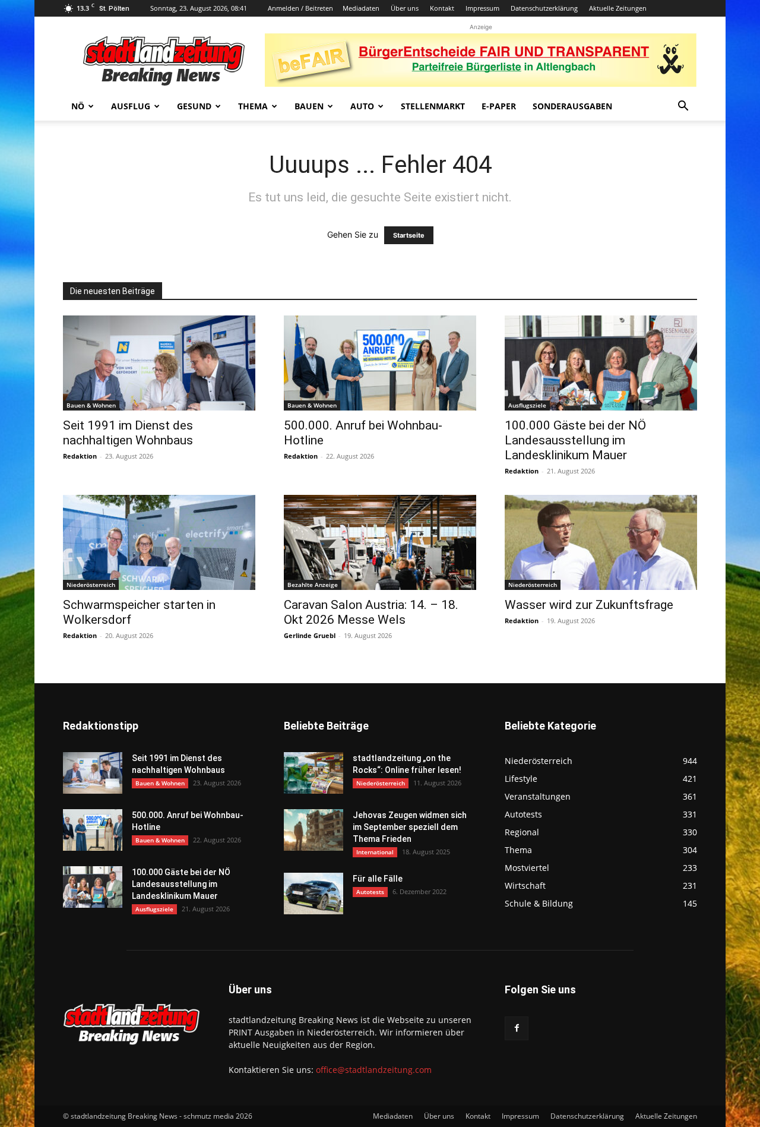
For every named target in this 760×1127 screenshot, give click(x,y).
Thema (253, 106)
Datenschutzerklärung (544, 8)
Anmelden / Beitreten (300, 8)
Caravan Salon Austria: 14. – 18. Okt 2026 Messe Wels (371, 612)
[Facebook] (516, 1028)
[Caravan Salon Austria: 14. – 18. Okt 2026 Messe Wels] (380, 542)
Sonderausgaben (572, 106)
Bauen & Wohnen (91, 405)
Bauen (309, 106)
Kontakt (442, 8)
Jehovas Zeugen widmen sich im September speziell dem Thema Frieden (410, 827)
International (375, 852)
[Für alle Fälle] (313, 893)
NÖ (77, 106)
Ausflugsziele (527, 405)
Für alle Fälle (378, 878)
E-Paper (499, 106)
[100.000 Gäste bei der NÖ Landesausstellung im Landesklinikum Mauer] (601, 363)
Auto (362, 106)
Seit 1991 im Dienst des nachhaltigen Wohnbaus (128, 432)
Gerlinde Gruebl (309, 635)
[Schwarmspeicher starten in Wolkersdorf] (159, 542)
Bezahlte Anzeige (312, 584)
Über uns (405, 8)
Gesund (194, 106)
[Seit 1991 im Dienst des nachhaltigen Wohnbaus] (159, 363)
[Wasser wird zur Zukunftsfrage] (601, 542)
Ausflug (130, 106)
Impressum (482, 8)
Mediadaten (361, 8)
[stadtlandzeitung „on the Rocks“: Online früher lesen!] (313, 773)
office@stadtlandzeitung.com (374, 1069)
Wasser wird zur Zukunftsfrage (589, 605)
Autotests (370, 892)
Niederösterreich (90, 584)
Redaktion (80, 456)
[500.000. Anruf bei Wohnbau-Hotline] (380, 363)
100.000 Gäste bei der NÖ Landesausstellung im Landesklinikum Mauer (575, 440)
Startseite (409, 235)
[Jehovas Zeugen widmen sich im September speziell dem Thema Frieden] (313, 830)
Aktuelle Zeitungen (618, 8)
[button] (683, 107)
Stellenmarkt (433, 106)
